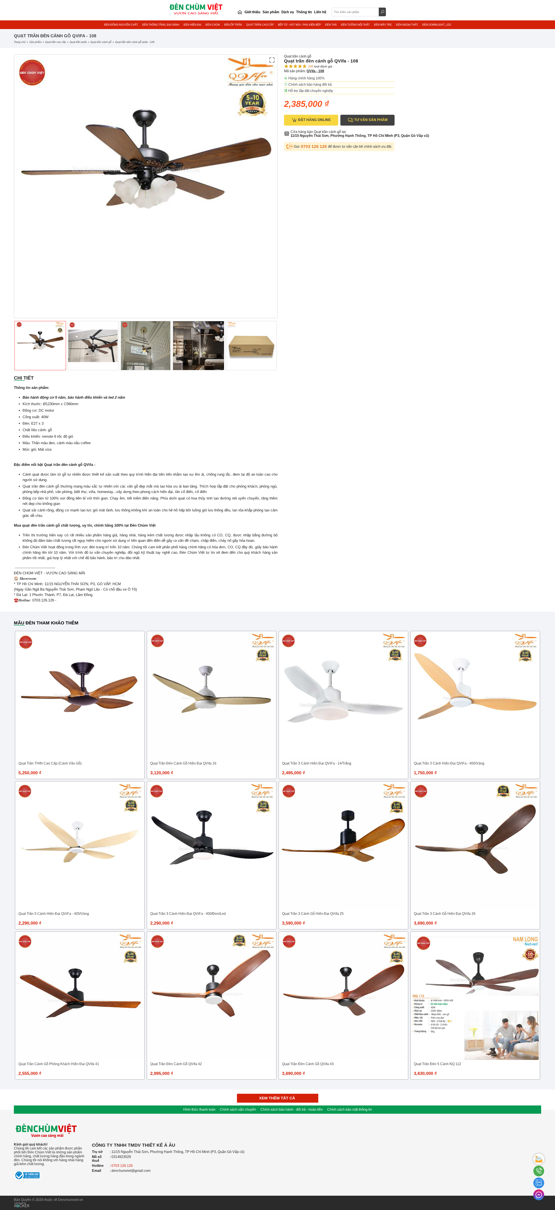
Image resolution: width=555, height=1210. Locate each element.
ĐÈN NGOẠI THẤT (407, 24)
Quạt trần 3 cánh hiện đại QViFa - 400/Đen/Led (188, 913)
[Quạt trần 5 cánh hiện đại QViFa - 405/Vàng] (79, 846)
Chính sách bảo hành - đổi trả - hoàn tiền (291, 1109)
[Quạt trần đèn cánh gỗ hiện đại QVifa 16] (211, 695)
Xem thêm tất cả (277, 1098)
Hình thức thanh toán (199, 1109)
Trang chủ (20, 42)
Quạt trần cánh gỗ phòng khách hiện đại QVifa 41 (58, 1064)
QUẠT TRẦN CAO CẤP (260, 24)
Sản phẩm (35, 42)
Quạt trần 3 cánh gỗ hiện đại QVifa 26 (444, 913)
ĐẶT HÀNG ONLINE (314, 120)
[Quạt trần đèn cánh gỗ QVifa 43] (343, 996)
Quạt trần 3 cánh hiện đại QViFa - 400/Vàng (449, 763)
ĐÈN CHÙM (213, 24)
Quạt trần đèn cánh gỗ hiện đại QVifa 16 (183, 763)
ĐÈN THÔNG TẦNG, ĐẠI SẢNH (160, 24)
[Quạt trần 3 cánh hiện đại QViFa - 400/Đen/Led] (211, 846)
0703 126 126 (314, 146)
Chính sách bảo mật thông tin (349, 1109)
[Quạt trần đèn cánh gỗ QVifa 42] (211, 996)
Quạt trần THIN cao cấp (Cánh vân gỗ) (50, 763)
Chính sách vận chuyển (238, 1109)
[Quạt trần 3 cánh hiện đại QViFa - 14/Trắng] (343, 695)
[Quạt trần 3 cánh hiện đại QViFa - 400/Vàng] (475, 695)
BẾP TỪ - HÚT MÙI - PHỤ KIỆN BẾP (299, 24)
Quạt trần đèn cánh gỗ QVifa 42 (176, 1064)
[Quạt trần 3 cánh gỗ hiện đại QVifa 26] (475, 846)
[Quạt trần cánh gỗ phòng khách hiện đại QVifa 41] (79, 996)
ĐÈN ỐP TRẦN (233, 24)
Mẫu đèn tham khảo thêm (46, 622)
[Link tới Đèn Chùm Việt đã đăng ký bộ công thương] (51, 1173)
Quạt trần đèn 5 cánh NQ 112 (437, 1064)
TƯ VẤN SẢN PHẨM (370, 120)
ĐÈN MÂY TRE (383, 24)
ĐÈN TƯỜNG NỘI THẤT (355, 24)
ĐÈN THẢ (331, 24)
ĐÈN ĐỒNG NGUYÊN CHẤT (121, 24)
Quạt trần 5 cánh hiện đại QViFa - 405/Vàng (53, 913)
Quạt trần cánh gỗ (100, 42)
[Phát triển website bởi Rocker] (22, 1200)
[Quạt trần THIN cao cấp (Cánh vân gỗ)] (79, 695)
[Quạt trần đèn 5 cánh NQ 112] (475, 996)
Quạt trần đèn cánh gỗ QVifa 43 (308, 1064)
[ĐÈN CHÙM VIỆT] (46, 1117)
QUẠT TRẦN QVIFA (78, 42)
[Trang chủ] (239, 12)
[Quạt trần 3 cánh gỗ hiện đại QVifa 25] (343, 846)
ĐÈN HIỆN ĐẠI (192, 24)
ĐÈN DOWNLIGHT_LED (436, 24)
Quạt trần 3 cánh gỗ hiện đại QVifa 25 (313, 913)
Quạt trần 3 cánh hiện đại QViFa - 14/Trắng (316, 763)
